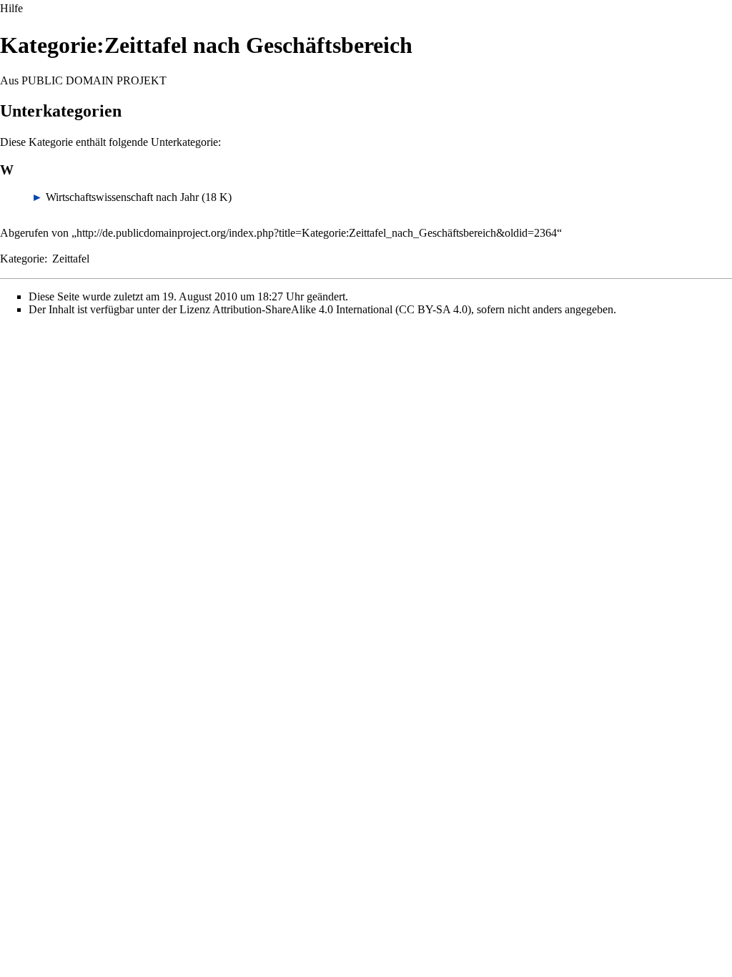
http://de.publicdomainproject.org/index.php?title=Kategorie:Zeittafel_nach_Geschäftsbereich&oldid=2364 (316, 233)
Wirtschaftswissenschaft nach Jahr (122, 197)
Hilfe (11, 8)
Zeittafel (70, 258)
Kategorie (22, 258)
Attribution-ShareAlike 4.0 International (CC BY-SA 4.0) (341, 309)
